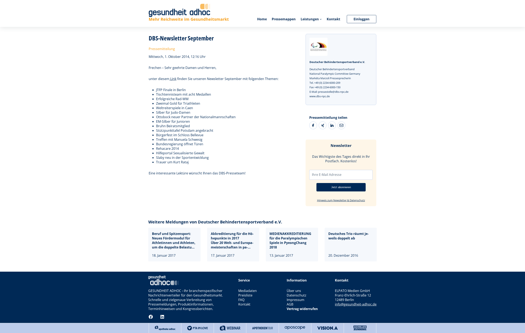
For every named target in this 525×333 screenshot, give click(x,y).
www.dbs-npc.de (319, 96)
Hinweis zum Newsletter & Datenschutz (341, 200)
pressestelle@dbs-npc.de (333, 92)
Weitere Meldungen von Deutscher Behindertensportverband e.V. (215, 222)
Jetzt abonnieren (341, 187)
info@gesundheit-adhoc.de (356, 304)
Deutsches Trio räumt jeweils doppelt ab (348, 235)
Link (172, 79)
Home (262, 19)
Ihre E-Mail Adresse (326, 174)
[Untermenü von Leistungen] (321, 19)
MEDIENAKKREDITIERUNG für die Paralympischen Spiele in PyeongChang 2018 (290, 240)
